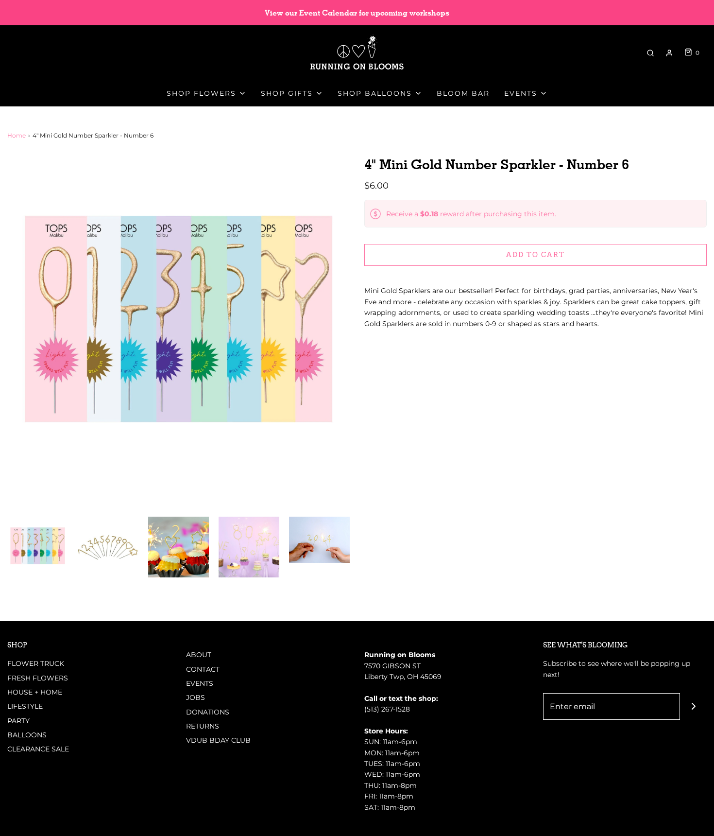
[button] (37, 547)
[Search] (650, 53)
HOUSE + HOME (34, 692)
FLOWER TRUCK (35, 663)
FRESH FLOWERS (37, 678)
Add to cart (535, 255)
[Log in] (669, 53)
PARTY (18, 720)
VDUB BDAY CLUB (218, 740)
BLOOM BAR (463, 93)
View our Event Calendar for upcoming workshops (357, 12)
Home (16, 135)
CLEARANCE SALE (38, 749)
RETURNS (202, 726)
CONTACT (203, 669)
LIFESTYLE (25, 706)
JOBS (195, 697)
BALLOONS (27, 735)
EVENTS (199, 683)
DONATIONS (207, 712)
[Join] (693, 706)
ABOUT (198, 654)
